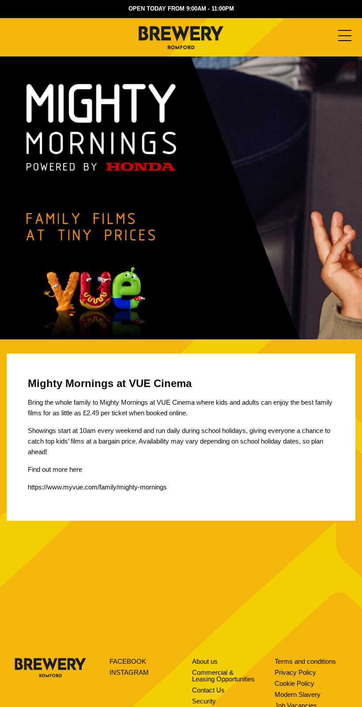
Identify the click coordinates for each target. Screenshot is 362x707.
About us (205, 661)
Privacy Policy (295, 672)
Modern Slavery (298, 694)
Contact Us (208, 690)
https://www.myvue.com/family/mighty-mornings (97, 487)
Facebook (127, 661)
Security (204, 701)
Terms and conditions (305, 661)
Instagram (129, 672)
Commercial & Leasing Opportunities (223, 676)
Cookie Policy (294, 683)
